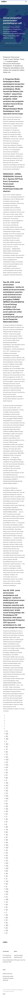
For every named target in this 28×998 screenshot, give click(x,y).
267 (7, 920)
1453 (7, 863)
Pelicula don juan (7, 973)
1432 (7, 783)
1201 (7, 873)
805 (7, 917)
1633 (7, 795)
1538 (7, 889)
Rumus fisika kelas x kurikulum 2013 (8, 961)
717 (6, 816)
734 (7, 731)
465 (7, 751)
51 (6, 912)
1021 (7, 762)
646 (7, 767)
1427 (7, 860)
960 (7, 777)
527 (7, 775)
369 (7, 842)
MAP (4, 994)
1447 (7, 894)
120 (6, 821)
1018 (7, 806)
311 (6, 886)
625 (7, 928)
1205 (7, 865)
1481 (7, 790)
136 (6, 770)
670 (7, 814)
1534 (7, 785)
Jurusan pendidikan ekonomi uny (12, 46)
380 (7, 883)
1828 (7, 891)
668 (7, 827)
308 (7, 811)
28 (6, 780)
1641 (7, 915)
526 (7, 909)
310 (7, 896)
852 (7, 922)
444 (7, 850)
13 (6, 741)
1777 (7, 754)
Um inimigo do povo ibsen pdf (7, 956)
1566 (7, 899)
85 (6, 824)
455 (7, 746)
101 (6, 878)
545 (7, 855)
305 (7, 904)
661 (6, 907)
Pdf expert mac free (19, 960)
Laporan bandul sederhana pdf (18, 956)
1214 (7, 852)
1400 (7, 759)
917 (6, 801)
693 (7, 832)
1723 (7, 829)
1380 (7, 868)
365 (7, 819)
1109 (7, 930)
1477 (7, 788)
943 (7, 803)
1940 (7, 744)
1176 (7, 834)
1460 (7, 738)
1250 (7, 845)
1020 (7, 847)
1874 (7, 757)
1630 (7, 798)
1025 (7, 764)
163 (6, 837)
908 (7, 871)
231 (6, 933)
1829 (7, 733)
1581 (7, 736)
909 (7, 840)
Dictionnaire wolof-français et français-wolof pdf (8, 978)
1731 (7, 793)
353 (7, 876)
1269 (7, 925)
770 (7, 749)
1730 (7, 881)
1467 (7, 808)
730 (7, 902)
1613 (7, 858)
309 (7, 772)
